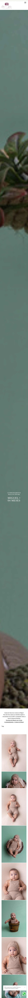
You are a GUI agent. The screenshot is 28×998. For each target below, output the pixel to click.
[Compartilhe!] (14, 767)
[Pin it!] (18, 767)
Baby (23, 729)
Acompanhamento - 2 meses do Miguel (14, 722)
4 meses (4, 731)
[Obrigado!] (9, 767)
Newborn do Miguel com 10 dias (14, 720)
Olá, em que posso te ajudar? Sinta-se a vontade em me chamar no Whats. (12, 988)
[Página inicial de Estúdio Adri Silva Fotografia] (6, 6)
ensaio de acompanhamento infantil (11, 729)
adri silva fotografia (13, 731)
